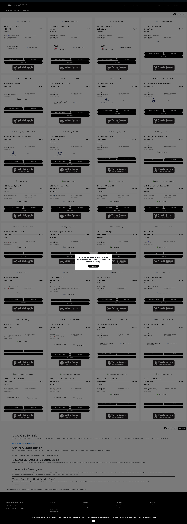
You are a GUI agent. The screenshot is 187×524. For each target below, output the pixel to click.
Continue (93, 266)
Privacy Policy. (151, 517)
